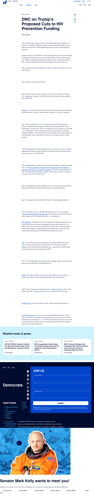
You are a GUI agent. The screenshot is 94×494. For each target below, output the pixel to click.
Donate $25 (7, 490)
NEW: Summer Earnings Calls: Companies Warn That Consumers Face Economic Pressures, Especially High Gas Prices (76, 347)
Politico (24, 275)
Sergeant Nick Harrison (28, 315)
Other (87, 490)
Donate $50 (23, 490)
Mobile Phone (38, 391)
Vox (23, 124)
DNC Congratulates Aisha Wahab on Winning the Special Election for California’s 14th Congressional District (46, 347)
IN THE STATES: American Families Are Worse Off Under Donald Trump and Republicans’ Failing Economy (17, 346)
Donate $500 (70, 490)
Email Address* (38, 375)
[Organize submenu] (32, 4)
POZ (23, 200)
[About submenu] (23, 4)
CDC (23, 243)
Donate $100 (39, 490)
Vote (80, 5)
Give (89, 5)
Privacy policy (45, 409)
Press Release (26, 34)
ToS (50, 409)
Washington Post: (27, 303)
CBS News (25, 110)
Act (10, 1)
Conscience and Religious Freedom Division (34, 214)
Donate (15, 1)
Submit (61, 403)
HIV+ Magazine (26, 222)
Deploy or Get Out (57, 289)
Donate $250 (55, 490)
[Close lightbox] (1, 493)
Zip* (35, 383)
